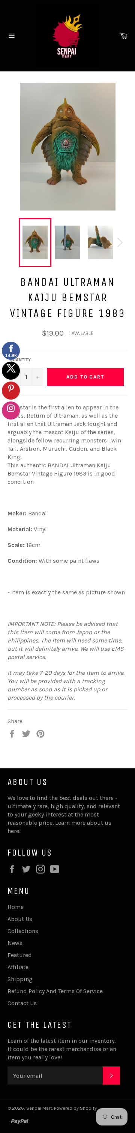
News (15, 943)
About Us (20, 918)
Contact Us (22, 1003)
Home (16, 906)
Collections (23, 931)
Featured (20, 955)
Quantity (20, 359)
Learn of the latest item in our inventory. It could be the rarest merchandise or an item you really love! (62, 1049)
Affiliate (18, 967)
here (13, 831)
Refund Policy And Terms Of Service (55, 991)
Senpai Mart (39, 1108)
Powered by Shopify (75, 1108)
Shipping (20, 979)
